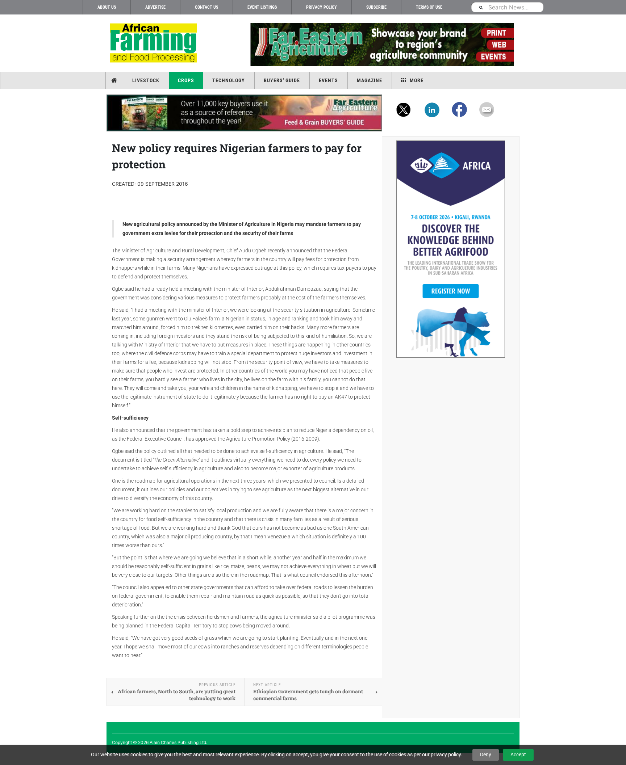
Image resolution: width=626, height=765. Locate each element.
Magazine (369, 80)
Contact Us (206, 7)
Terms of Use (429, 7)
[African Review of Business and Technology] (155, 43)
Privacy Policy (321, 7)
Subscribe (376, 7)
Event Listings (262, 7)
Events (328, 80)
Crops (186, 80)
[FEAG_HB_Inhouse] (244, 113)
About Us (106, 7)
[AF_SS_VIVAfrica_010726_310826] (450, 249)
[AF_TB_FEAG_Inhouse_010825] (382, 44)
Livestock (145, 80)
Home (115, 80)
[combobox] (507, 7)
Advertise (155, 7)
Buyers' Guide (282, 80)
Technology (228, 80)
